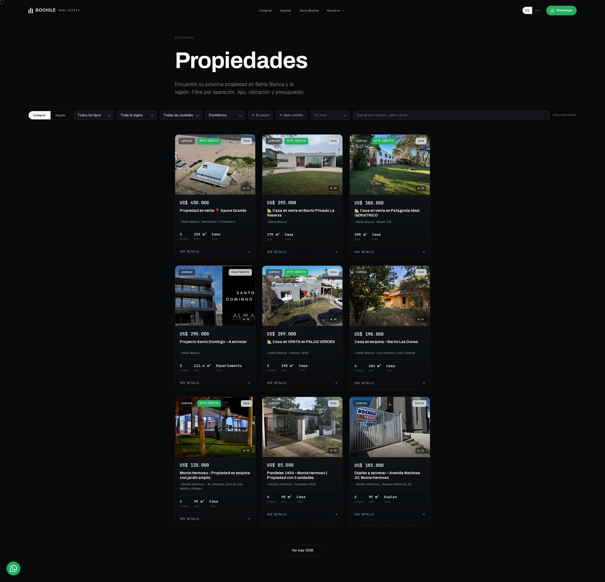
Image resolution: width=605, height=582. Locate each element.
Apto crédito (293, 115)
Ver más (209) (302, 550)
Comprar (265, 10)
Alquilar (285, 10)
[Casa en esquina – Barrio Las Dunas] (390, 328)
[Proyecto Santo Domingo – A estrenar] (215, 328)
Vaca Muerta (309, 10)
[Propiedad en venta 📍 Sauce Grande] (215, 197)
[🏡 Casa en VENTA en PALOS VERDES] (302, 328)
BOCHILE (58, 10)
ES (527, 10)
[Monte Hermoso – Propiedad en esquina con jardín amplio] (215, 461)
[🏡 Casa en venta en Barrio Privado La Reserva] (302, 197)
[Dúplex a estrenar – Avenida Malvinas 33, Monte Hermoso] (390, 461)
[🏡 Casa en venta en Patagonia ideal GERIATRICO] (390, 197)
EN (538, 10)
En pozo (262, 115)
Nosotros (333, 10)
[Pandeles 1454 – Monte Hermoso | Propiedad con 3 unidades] (302, 461)
